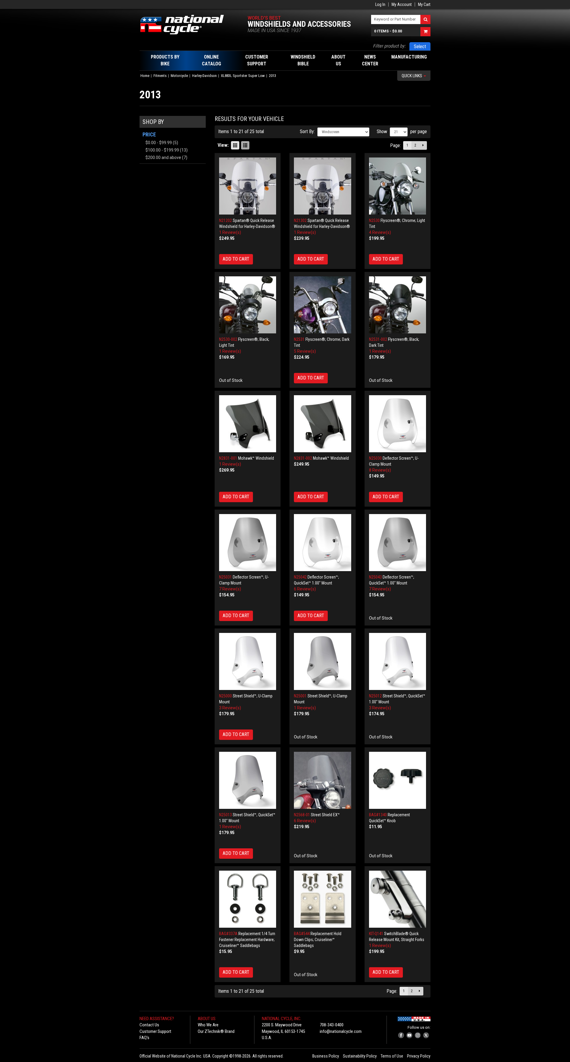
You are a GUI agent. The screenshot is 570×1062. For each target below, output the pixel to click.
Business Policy (325, 1056)
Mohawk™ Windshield (256, 458)
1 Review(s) (230, 232)
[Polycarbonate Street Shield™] (247, 661)
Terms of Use (392, 1056)
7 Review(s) (230, 589)
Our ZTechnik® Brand (216, 1031)
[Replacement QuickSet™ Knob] (397, 780)
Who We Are (208, 1025)
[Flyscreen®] (397, 186)
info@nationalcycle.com (341, 1031)
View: (223, 145)
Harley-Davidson (204, 75)
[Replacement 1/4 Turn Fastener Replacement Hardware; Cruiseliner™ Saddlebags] (247, 899)
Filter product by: (389, 46)
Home (144, 75)
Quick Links (412, 75)
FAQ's (144, 1037)
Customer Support (155, 1031)
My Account (402, 4)
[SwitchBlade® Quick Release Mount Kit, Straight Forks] (397, 899)
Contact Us (149, 1025)
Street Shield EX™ (325, 814)
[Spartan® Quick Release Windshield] (247, 186)
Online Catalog (211, 60)
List (245, 145)
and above (163, 157)
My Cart (424, 4)
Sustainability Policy (360, 1056)
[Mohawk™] (247, 424)
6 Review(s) (305, 589)
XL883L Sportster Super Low (243, 75)
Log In (380, 4)
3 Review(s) (230, 707)
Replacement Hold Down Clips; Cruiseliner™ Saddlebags (317, 939)
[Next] (423, 145)
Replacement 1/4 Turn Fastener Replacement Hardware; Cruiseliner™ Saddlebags (247, 939)
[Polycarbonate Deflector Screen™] (397, 424)
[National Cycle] (185, 24)
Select (420, 46)
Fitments (160, 75)
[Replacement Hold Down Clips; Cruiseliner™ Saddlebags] (322, 899)
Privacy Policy (418, 1056)
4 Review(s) (380, 232)
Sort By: (307, 131)
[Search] (425, 19)
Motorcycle (179, 75)
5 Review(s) (305, 351)
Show (382, 131)
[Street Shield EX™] (322, 780)
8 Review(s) (380, 470)
